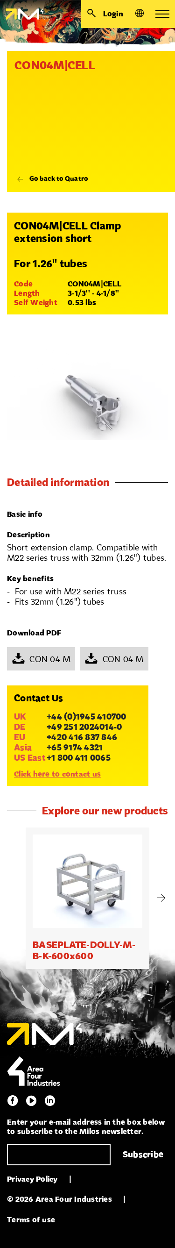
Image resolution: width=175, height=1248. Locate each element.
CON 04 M (49, 659)
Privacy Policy (32, 1179)
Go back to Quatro (58, 178)
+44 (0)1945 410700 (86, 716)
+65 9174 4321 (75, 747)
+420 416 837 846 (82, 737)
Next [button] (161, 898)
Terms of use (31, 1219)
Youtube (31, 1100)
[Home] (21, 14)
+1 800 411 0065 (79, 757)
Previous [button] (14, 898)
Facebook (12, 1100)
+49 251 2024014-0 (84, 726)
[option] (87, 898)
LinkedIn (50, 1100)
